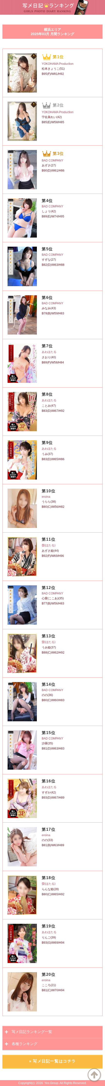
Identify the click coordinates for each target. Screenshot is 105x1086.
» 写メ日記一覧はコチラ (52, 1061)
